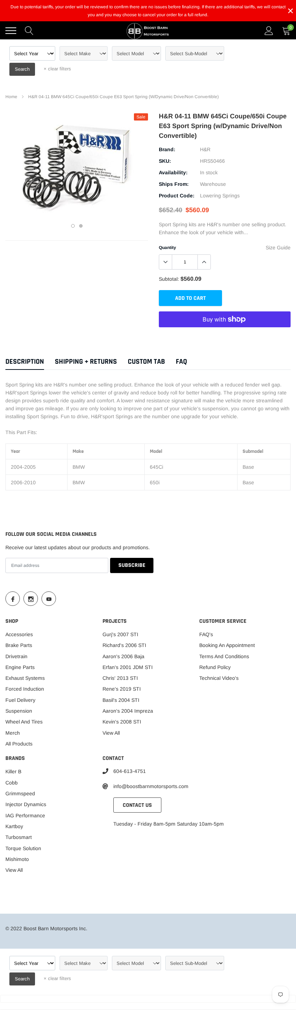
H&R (205, 149)
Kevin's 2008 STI (122, 722)
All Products (18, 744)
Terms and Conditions (224, 656)
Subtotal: (169, 279)
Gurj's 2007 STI (120, 634)
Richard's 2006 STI (124, 645)
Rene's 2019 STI (122, 689)
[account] (269, 31)
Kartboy (14, 826)
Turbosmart (18, 837)
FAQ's (206, 634)
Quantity (167, 247)
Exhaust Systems (25, 678)
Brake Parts (18, 645)
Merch (12, 733)
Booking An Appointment (227, 645)
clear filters (57, 68)
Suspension (18, 711)
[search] (29, 31)
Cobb (11, 783)
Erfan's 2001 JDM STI (128, 667)
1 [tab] (73, 226)
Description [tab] (24, 361)
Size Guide (278, 247)
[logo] (148, 31)
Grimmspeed (20, 793)
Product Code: (177, 195)
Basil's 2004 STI (121, 700)
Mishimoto (17, 859)
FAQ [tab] (181, 361)
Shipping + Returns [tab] (86, 361)
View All (111, 733)
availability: (173, 172)
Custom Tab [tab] (146, 361)
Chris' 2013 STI (120, 678)
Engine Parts (20, 667)
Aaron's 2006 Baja (123, 656)
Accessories (19, 634)
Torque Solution (23, 848)
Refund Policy (215, 667)
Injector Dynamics (25, 804)
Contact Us (137, 805)
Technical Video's (219, 678)
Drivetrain (16, 656)
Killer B (13, 771)
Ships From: (174, 184)
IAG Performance (25, 815)
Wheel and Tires (24, 722)
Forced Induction (24, 689)
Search (22, 69)
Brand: (167, 149)
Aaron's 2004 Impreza (128, 711)
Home (11, 96)
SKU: (165, 161)
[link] (12, 598)
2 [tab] (81, 226)
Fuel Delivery (20, 700)
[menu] (10, 30)
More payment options (225, 337)
